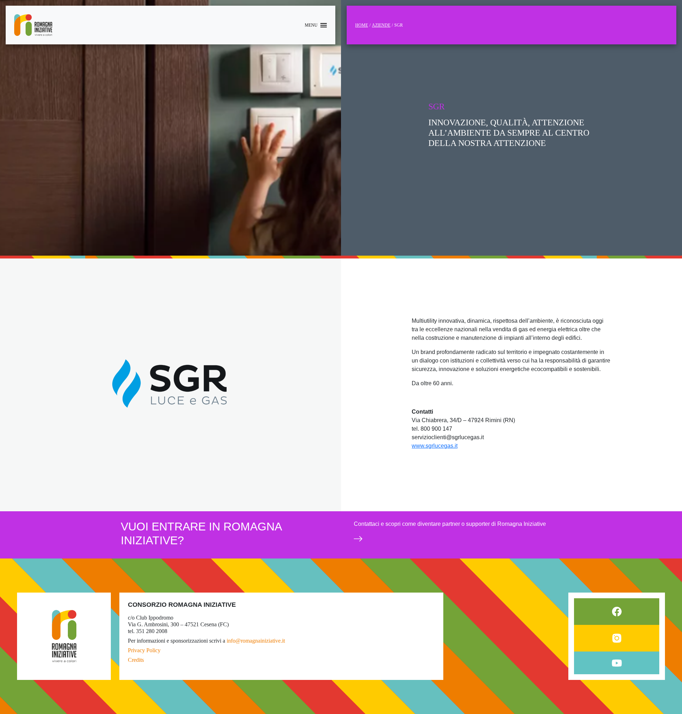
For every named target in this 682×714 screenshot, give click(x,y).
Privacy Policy (144, 650)
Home (361, 25)
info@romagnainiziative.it (256, 641)
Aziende (381, 25)
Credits (136, 660)
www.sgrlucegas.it (435, 446)
